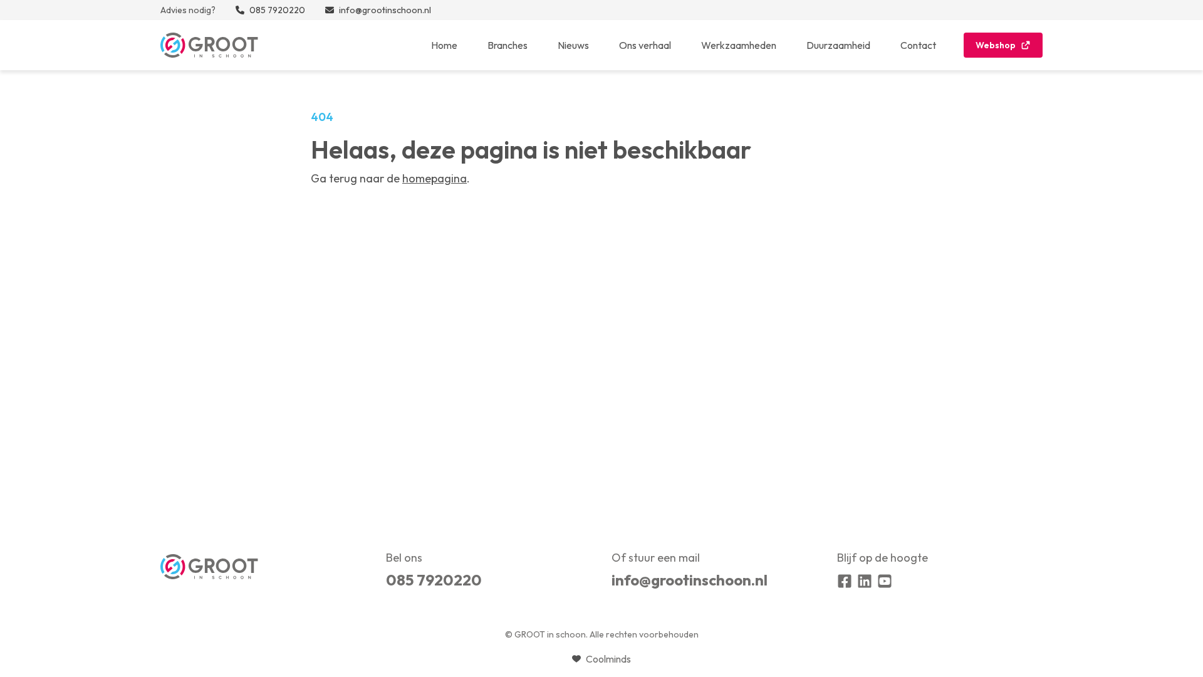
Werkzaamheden (738, 45)
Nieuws (573, 45)
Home (444, 45)
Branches (507, 45)
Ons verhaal (645, 45)
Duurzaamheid (838, 45)
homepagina (434, 178)
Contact (918, 45)
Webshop (996, 45)
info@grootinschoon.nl (690, 579)
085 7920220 (434, 579)
